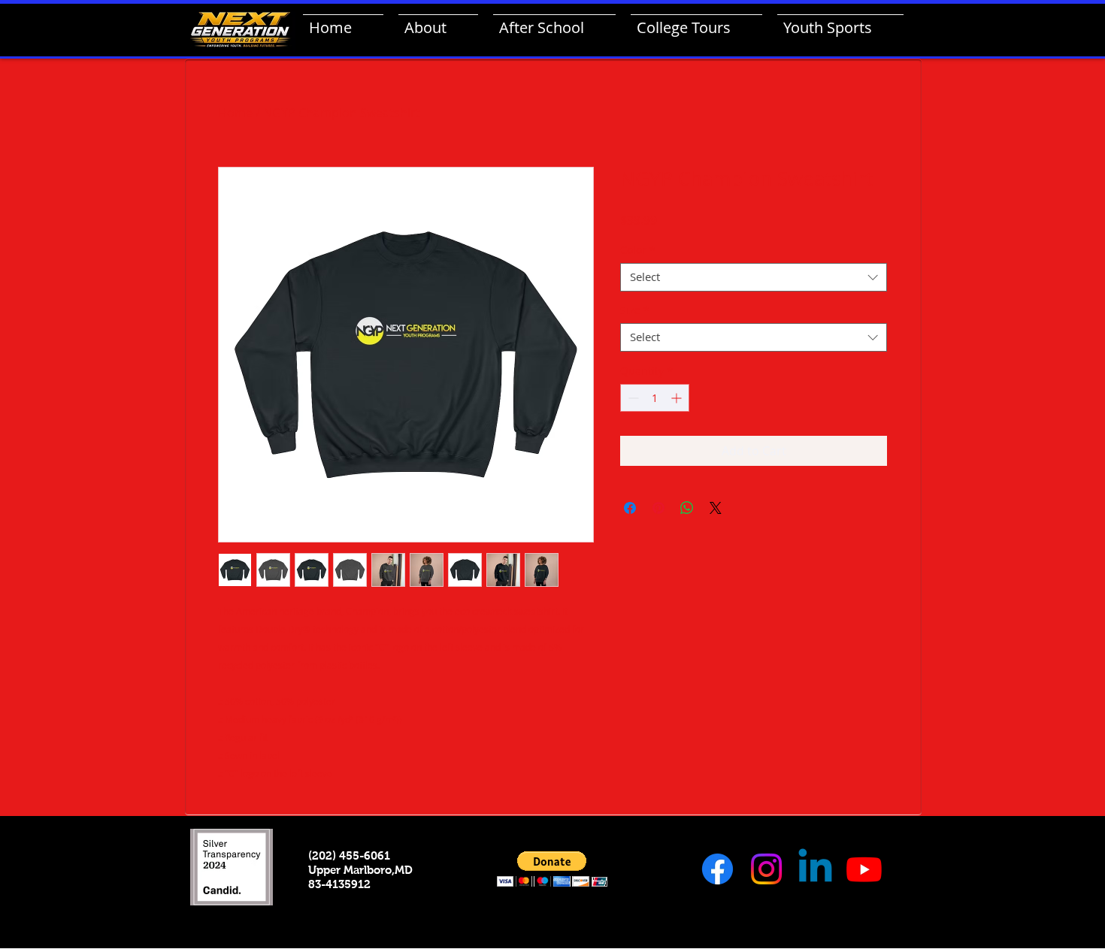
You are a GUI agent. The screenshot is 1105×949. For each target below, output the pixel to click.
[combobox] (753, 277)
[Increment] (677, 398)
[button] (552, 869)
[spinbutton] (654, 398)
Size (634, 310)
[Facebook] (717, 869)
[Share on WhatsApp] (687, 508)
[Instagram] (766, 869)
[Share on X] (716, 508)
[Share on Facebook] (630, 508)
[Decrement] (631, 398)
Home (235, 112)
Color (637, 250)
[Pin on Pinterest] (658, 508)
